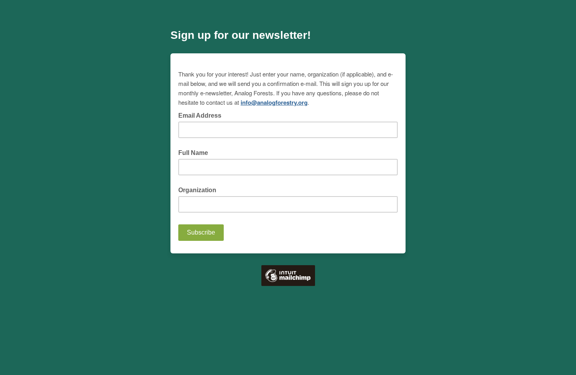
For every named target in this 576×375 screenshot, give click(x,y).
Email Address (202, 115)
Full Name (193, 152)
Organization (197, 190)
